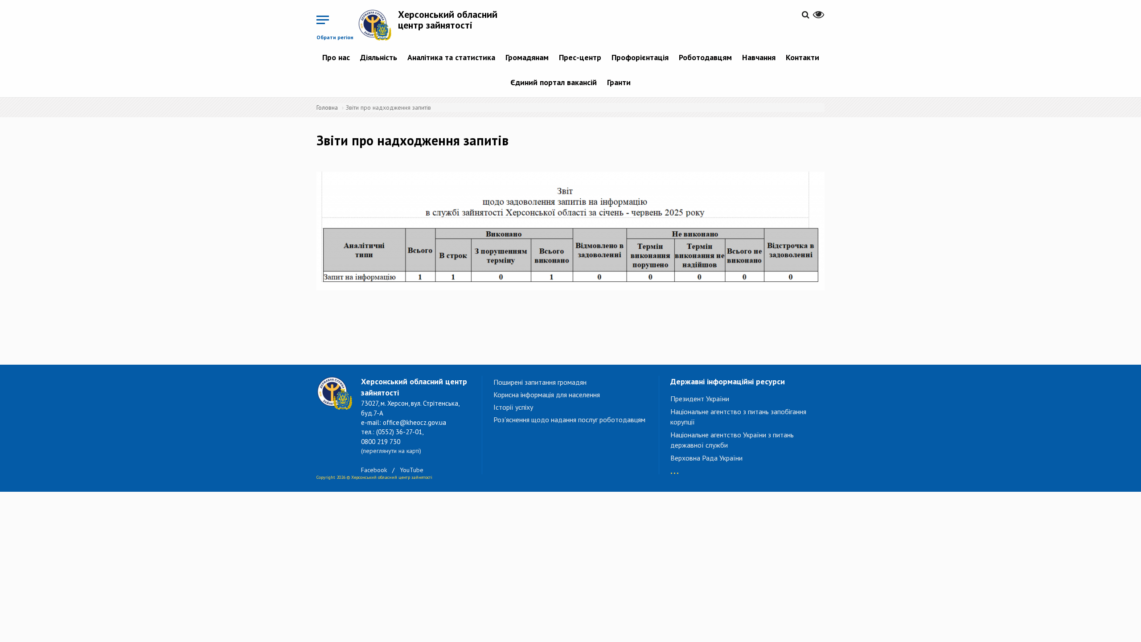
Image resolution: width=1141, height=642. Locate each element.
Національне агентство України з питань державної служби (732, 439)
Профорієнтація (640, 57)
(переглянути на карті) (391, 451)
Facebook (374, 470)
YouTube (411, 470)
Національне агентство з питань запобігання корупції (738, 416)
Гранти (619, 82)
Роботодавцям (705, 57)
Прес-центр (580, 57)
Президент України (699, 398)
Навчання (759, 57)
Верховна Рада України (706, 457)
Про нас (336, 57)
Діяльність (378, 57)
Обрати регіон (334, 37)
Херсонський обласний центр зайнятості (447, 19)
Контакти (802, 57)
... (674, 468)
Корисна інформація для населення (546, 394)
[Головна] (378, 25)
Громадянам (527, 57)
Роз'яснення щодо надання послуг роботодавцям (569, 419)
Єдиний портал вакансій (553, 82)
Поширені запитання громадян (540, 382)
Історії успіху (513, 407)
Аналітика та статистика (451, 57)
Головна (327, 107)
